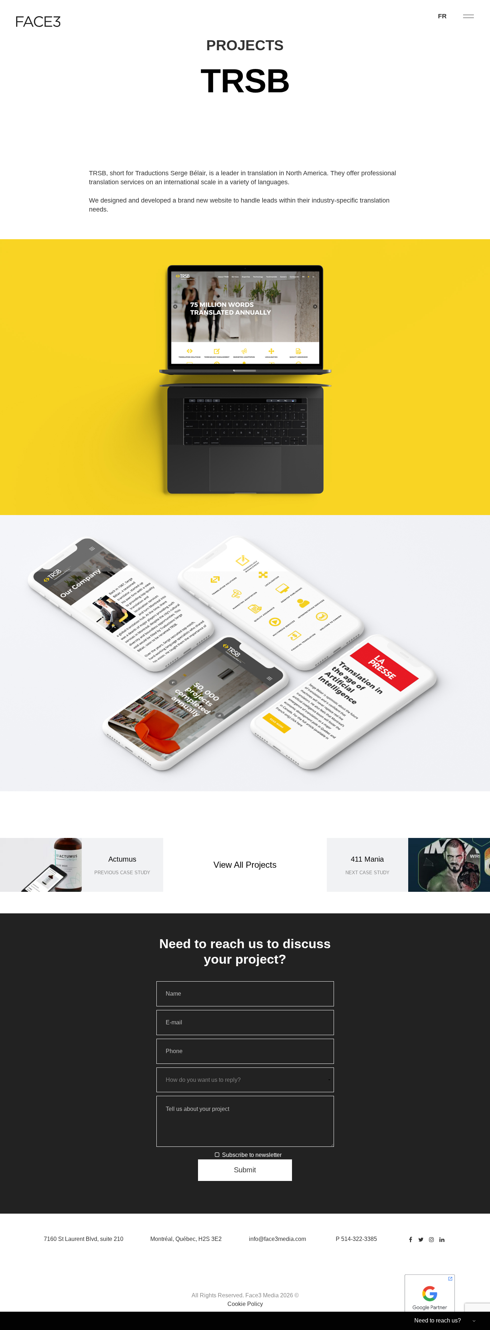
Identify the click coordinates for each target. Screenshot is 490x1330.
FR (442, 16)
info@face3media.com (277, 1239)
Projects (245, 45)
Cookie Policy (245, 1304)
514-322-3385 (359, 1239)
